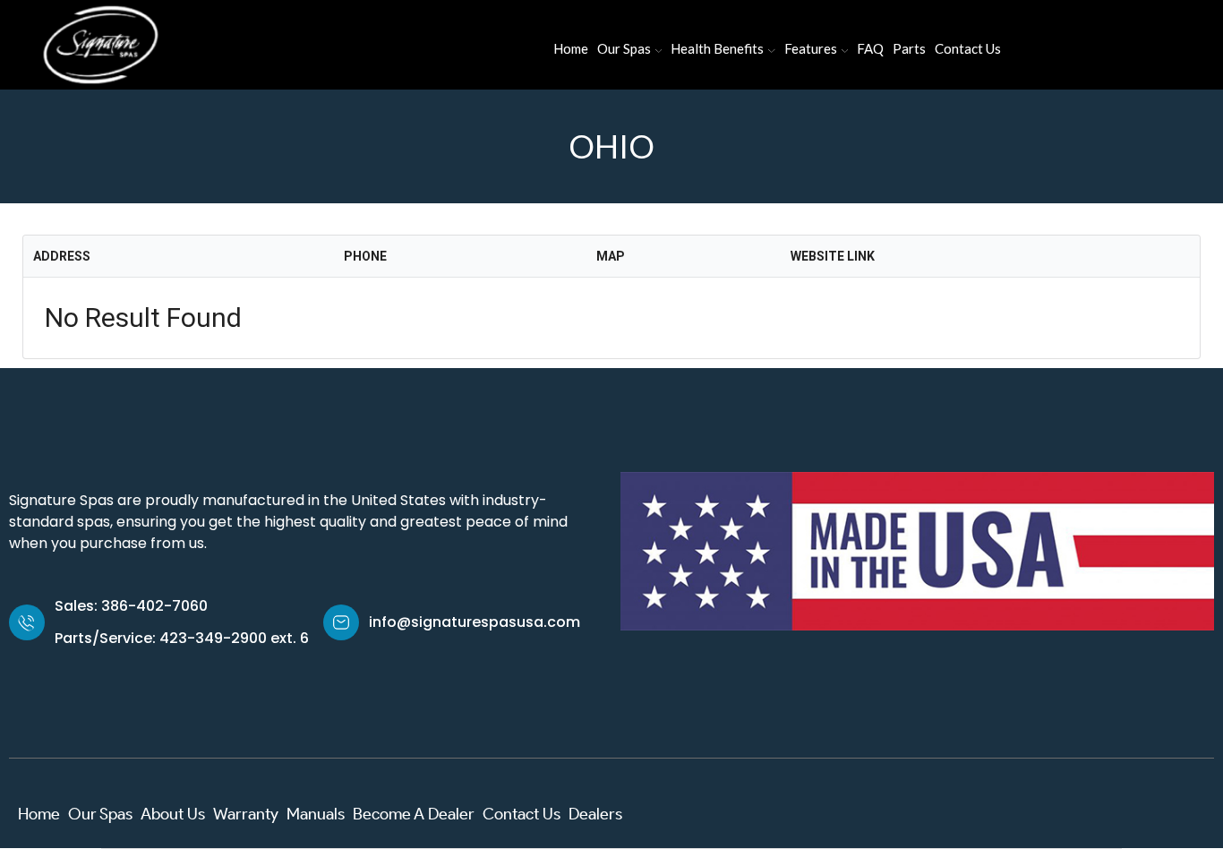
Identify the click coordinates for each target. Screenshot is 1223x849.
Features (810, 48)
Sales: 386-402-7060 (131, 606)
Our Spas (624, 48)
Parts (909, 48)
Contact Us (968, 48)
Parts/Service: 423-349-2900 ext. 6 (182, 638)
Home (570, 48)
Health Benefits (717, 48)
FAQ (870, 48)
